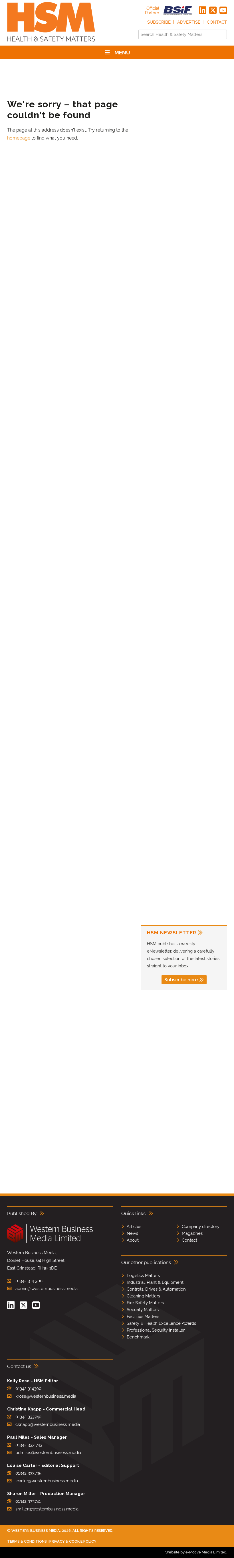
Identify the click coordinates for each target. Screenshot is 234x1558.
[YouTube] (223, 11)
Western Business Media (35, 1530)
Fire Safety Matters (145, 1302)
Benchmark (138, 1337)
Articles (134, 1226)
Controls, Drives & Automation (156, 1289)
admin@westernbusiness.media (46, 1288)
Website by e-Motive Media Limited (195, 1552)
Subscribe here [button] (181, 979)
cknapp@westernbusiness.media (47, 1424)
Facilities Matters (143, 1316)
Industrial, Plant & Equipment (155, 1282)
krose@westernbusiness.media (45, 1396)
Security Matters (143, 1309)
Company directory (200, 1226)
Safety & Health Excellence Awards (161, 1323)
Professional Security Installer (156, 1330)
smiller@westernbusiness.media (46, 1509)
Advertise (188, 22)
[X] (213, 11)
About (133, 1240)
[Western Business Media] (50, 1241)
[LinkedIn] (202, 11)
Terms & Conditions (27, 1541)
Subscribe (159, 22)
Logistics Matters (143, 1275)
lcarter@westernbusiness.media (46, 1480)
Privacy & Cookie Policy (72, 1541)
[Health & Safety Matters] (51, 43)
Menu (122, 52)
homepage (18, 138)
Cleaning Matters (143, 1296)
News (132, 1233)
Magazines (192, 1233)
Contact (217, 22)
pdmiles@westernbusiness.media (48, 1452)
